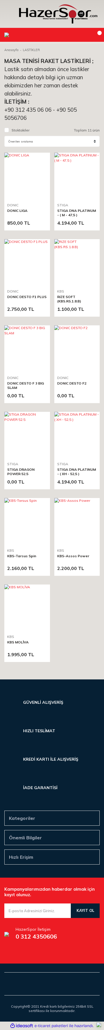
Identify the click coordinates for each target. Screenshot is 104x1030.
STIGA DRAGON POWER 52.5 (21, 471)
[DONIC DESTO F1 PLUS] (27, 262)
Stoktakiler (20, 130)
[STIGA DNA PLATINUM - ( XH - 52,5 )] (77, 435)
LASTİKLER (31, 50)
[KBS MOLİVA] (27, 607)
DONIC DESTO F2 (71, 383)
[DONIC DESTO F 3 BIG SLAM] (27, 348)
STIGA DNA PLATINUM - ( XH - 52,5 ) (76, 471)
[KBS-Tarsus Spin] (27, 521)
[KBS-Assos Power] (77, 521)
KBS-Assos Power (73, 556)
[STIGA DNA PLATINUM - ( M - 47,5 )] (77, 176)
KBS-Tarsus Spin (21, 556)
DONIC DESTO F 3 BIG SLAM (25, 385)
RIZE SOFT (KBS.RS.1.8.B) (69, 299)
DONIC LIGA (17, 210)
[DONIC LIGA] (27, 176)
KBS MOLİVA (18, 642)
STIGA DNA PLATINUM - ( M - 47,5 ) (76, 212)
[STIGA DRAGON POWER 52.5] (27, 435)
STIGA (62, 205)
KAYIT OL (85, 910)
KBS (60, 291)
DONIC (12, 205)
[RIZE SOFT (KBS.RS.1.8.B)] (77, 262)
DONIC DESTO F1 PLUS (27, 297)
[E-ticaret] (51, 1026)
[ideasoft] (21, 1026)
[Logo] (58, 14)
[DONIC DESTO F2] (77, 348)
